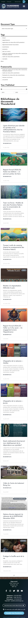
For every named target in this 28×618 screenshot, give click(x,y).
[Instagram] (10, 591)
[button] (24, 6)
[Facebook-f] (6, 591)
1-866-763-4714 (17, 597)
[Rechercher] (24, 1)
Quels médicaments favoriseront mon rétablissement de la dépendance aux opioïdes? (14, 443)
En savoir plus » (7, 143)
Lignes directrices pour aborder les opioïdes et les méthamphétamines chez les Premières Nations (14, 128)
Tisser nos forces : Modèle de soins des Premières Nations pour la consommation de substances (13, 206)
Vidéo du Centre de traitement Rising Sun (13, 484)
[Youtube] (22, 591)
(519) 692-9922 (17, 595)
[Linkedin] (18, 591)
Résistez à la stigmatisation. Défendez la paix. (12, 287)
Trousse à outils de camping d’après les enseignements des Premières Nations (13, 247)
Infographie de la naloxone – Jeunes (13, 402)
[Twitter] (14, 591)
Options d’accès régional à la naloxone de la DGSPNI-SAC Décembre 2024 (13, 516)
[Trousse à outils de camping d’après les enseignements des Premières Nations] (14, 234)
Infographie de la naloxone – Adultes (13, 362)
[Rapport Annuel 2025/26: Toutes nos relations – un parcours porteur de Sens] (14, 159)
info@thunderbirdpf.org (17, 601)
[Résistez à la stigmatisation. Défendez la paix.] (14, 275)
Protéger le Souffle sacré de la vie (13, 557)
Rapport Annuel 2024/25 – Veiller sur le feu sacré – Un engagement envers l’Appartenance (13, 329)
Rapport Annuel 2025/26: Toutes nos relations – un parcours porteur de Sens (12, 172)
